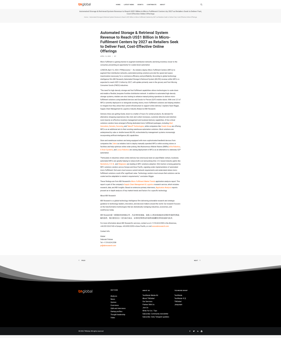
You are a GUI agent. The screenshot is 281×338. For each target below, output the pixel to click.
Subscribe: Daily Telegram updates (155, 317)
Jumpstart (178, 304)
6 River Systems (106, 150)
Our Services (147, 301)
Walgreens (122, 164)
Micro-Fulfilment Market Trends (143, 181)
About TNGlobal (148, 298)
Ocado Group (166, 126)
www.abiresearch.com (160, 226)
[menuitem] (118, 4)
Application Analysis (163, 187)
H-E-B (111, 164)
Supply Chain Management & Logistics (139, 184)
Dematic (112, 126)
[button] (201, 4)
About (162, 4)
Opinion (113, 302)
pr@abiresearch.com (108, 245)
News (113, 299)
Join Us (145, 308)
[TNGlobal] (85, 4)
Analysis (114, 296)
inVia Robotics (174, 147)
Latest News (129, 4)
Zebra (114, 144)
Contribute (151, 4)
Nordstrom (104, 164)
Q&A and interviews (118, 308)
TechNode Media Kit (150, 295)
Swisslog (119, 126)
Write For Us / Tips (149, 311)
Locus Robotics (123, 150)
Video (113, 318)
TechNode (178, 295)
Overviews (115, 305)
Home (118, 4)
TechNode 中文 (180, 298)
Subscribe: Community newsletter (155, 314)
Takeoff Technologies (135, 126)
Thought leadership (118, 314)
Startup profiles (116, 311)
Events (140, 4)
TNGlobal (177, 301)
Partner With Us (148, 304)
